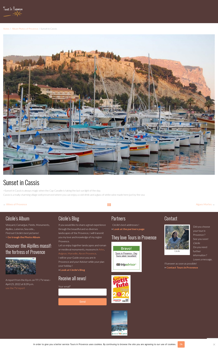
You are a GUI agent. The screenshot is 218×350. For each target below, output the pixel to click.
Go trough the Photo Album (24, 237)
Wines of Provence (16, 204)
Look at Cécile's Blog (72, 269)
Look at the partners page (128, 228)
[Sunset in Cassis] (109, 104)
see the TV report (15, 288)
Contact (182, 267)
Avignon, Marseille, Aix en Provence (77, 253)
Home (6, 28)
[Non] (214, 344)
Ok (181, 344)
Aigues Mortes (204, 204)
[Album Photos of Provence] (109, 204)
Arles (101, 249)
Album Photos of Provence (25, 28)
